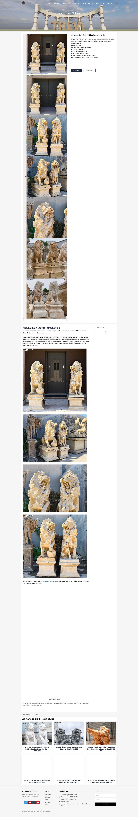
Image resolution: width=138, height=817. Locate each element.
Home (40, 17)
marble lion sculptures (48, 581)
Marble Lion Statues (69, 13)
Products (46, 17)
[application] (70, 3)
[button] (113, 327)
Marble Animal (55, 17)
